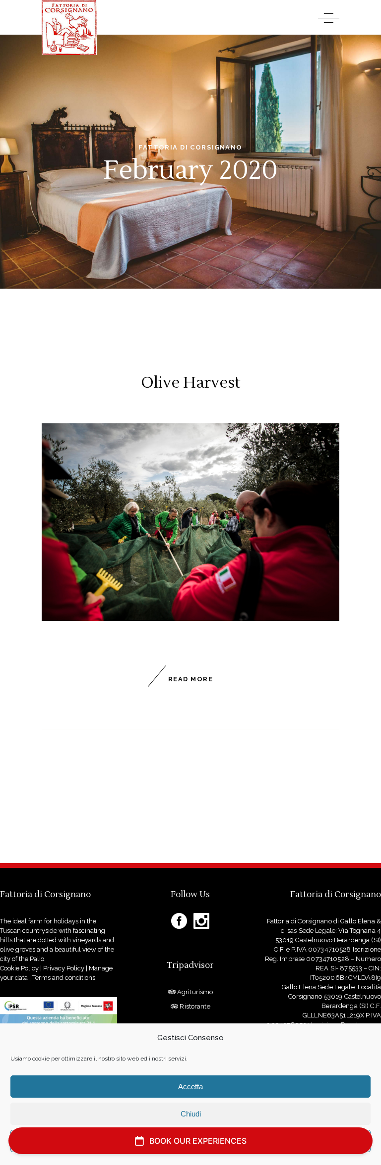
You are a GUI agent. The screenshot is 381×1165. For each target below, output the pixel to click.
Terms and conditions (63, 977)
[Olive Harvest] (190, 522)
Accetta (190, 1086)
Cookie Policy (19, 968)
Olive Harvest (191, 382)
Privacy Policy (63, 968)
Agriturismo (194, 992)
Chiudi (191, 1114)
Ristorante (194, 1006)
